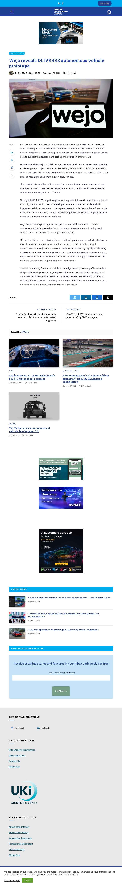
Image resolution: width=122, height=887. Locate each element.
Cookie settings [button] (12, 880)
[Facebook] (12, 167)
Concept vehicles (17, 53)
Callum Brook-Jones (29, 73)
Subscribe (104, 3)
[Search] (109, 12)
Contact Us (14, 761)
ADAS (11, 371)
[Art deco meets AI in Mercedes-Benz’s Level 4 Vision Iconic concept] (34, 353)
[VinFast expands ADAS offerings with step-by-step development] (17, 633)
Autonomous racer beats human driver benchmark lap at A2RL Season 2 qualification (86, 379)
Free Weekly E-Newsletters (22, 749)
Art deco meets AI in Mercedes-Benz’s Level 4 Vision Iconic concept (32, 377)
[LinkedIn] (12, 152)
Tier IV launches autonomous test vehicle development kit (29, 430)
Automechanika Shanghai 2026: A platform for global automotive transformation (63, 615)
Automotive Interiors (19, 826)
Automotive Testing (18, 832)
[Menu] (12, 12)
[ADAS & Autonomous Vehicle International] (61, 12)
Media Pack (14, 766)
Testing (12, 424)
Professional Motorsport (21, 843)
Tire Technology (16, 849)
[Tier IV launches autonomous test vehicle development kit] (34, 406)
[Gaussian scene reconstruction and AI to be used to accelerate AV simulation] (17, 601)
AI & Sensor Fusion (71, 371)
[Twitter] (12, 160)
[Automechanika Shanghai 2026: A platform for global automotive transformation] (17, 617)
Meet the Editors (17, 755)
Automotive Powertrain (20, 838)
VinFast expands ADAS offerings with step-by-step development (63, 629)
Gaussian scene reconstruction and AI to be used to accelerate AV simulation (69, 597)
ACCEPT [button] (27, 880)
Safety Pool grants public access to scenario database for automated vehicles (36, 317)
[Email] (12, 175)
